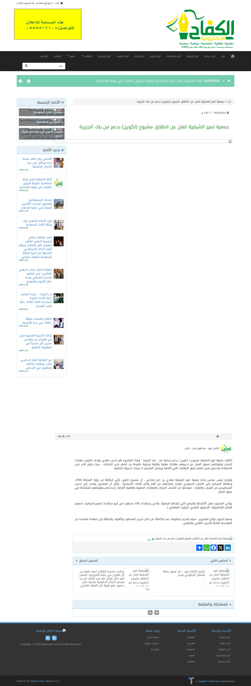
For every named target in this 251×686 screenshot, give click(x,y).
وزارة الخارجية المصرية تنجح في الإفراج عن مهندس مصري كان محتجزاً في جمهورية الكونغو (36, 341)
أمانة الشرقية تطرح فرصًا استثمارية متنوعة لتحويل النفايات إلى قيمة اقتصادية (149, 81)
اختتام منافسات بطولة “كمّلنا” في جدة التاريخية (37, 320)
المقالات (87, 56)
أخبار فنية (139, 56)
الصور (72, 56)
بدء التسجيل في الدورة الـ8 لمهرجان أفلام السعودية (46, 110)
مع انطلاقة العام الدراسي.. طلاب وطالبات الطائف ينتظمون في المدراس (35, 364)
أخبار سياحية (104, 56)
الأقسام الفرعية (186, 630)
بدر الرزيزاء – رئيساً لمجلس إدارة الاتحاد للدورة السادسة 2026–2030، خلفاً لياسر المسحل (36, 300)
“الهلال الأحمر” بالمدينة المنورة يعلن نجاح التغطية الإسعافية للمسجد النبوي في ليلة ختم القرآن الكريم (42, 129)
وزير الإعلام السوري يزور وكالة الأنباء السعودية (37, 222)
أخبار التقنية (123, 56)
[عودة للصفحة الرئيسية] (200, 30)
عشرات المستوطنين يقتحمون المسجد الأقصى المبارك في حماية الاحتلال (36, 203)
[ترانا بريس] (191, 681)
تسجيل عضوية (152, 643)
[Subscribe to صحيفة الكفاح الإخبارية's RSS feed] (156, 612)
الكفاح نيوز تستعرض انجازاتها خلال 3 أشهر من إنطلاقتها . (42, 120)
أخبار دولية (155, 56)
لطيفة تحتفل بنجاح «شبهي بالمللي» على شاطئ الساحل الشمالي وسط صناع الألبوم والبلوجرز (35, 275)
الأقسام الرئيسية (221, 630)
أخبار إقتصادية (174, 56)
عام (223, 56)
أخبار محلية (210, 56)
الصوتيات (190, 649)
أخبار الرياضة (193, 56)
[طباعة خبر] (217, 436)
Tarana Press (37, 681)
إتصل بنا (155, 649)
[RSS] (150, 612)
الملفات (57, 56)
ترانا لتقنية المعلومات (208, 681)
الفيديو (44, 56)
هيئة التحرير (153, 637)
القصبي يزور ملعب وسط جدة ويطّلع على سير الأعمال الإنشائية (37, 162)
